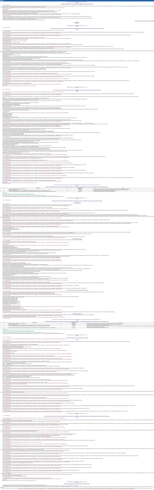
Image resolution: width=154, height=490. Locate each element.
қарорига (85, 25)
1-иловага (55, 10)
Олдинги (3, 5)
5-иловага (71, 13)
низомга (100, 319)
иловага (39, 142)
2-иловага (50, 11)
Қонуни (36, 182)
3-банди (60, 485)
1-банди (139, 486)
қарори (33, 7)
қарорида (1, 449)
